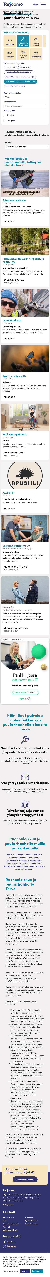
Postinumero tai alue (12, 93)
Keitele (37, 854)
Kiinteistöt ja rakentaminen (22, 11)
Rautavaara (11, 863)
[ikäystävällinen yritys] (45, 456)
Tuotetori (29, 1217)
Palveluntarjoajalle (11, 1223)
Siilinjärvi (24, 863)
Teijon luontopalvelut (14, 200)
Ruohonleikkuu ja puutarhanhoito (17, 14)
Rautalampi (35, 860)
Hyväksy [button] (25, 1271)
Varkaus (39, 866)
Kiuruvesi (13, 857)
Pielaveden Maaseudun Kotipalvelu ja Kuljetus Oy (23, 260)
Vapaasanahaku (10, 102)
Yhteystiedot (8, 1204)
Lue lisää (6, 215)
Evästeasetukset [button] (11, 1271)
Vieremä (28, 869)
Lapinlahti (33, 857)
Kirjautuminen (31, 1223)
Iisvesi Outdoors (12, 320)
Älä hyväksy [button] (36, 1271)
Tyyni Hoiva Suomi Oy (14, 375)
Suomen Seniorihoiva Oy (16, 545)
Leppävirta (11, 860)
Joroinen (19, 854)
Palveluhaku (8, 1217)
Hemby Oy (8, 607)
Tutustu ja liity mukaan (25, 1179)
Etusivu (6, 11)
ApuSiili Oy (8, 492)
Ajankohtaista (31, 1220)
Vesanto (18, 869)
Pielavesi (23, 860)
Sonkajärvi (35, 863)
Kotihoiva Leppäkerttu (15, 434)
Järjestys (8, 142)
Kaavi (28, 854)
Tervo (18, 866)
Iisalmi (9, 854)
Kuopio (23, 857)
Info (4, 1220)
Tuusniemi (28, 866)
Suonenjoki (8, 866)
